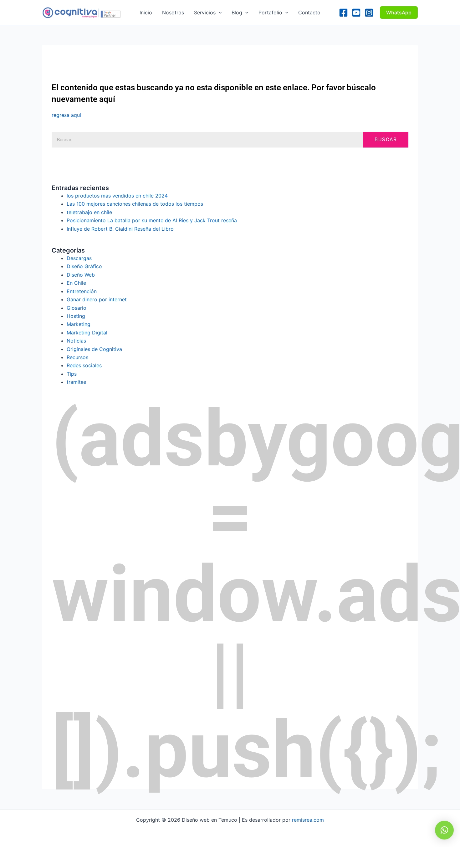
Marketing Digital (87, 332)
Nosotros (173, 12)
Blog (237, 12)
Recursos (77, 357)
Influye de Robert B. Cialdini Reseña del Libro (120, 229)
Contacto (309, 12)
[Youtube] (356, 12)
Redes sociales (84, 365)
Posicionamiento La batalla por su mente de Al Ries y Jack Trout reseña (152, 220)
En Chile (76, 283)
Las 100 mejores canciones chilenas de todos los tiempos (135, 204)
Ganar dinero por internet (97, 299)
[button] (219, 12)
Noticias (76, 341)
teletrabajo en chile (89, 212)
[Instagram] (369, 12)
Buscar (386, 140)
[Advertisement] (165, 59)
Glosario (76, 308)
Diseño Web (81, 275)
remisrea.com (308, 820)
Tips (72, 374)
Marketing (78, 324)
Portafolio (270, 12)
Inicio (146, 12)
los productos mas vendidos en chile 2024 (117, 196)
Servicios (205, 12)
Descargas (79, 258)
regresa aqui (66, 115)
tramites (76, 382)
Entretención (82, 291)
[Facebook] (343, 12)
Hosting (76, 316)
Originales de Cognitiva (94, 349)
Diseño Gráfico (84, 266)
